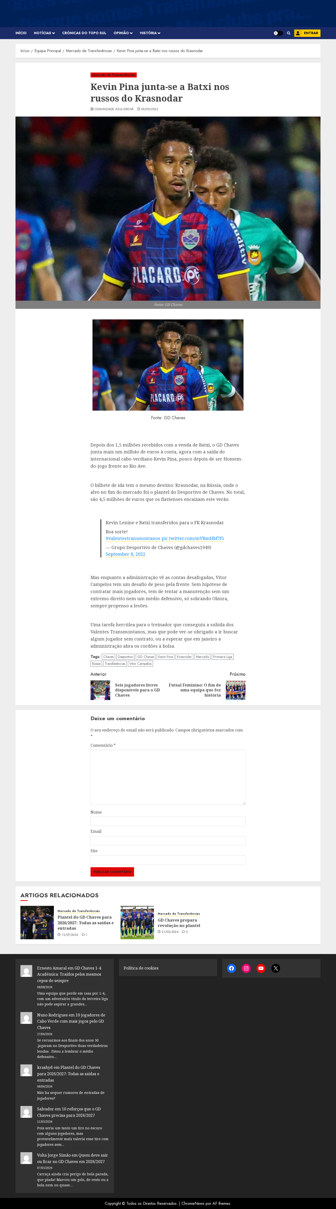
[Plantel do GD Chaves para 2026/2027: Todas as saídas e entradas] (37, 922)
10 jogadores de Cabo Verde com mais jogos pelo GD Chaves (71, 1021)
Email (96, 831)
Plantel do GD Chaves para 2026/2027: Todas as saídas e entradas (86, 922)
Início (21, 32)
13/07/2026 (70, 935)
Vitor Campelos (140, 663)
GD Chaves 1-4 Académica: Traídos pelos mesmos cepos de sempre (69, 974)
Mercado (202, 656)
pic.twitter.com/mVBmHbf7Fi (193, 538)
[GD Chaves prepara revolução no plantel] (137, 922)
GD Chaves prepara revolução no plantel (179, 922)
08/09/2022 (149, 109)
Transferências (115, 663)
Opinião (121, 32)
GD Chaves (145, 656)
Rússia (96, 663)
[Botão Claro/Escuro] (278, 33)
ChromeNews (193, 1203)
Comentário (103, 745)
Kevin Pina (165, 656)
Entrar (311, 32)
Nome (96, 812)
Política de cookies (141, 968)
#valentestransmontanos (133, 538)
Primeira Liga (222, 656)
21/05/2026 (170, 932)
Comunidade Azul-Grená (114, 109)
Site (94, 850)
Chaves (108, 656)
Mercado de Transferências (113, 75)
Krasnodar (184, 656)
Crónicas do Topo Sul (84, 32)
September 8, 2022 (125, 554)
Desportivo (125, 656)
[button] (289, 33)
